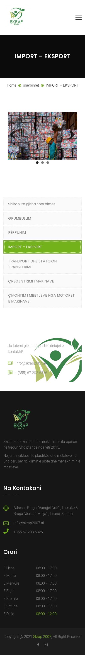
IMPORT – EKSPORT (25, 246)
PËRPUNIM (17, 232)
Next (70, 135)
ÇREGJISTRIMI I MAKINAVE (31, 281)
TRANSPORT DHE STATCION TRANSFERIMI (32, 264)
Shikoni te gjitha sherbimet (31, 204)
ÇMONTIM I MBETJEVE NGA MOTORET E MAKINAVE (41, 298)
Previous (14, 135)
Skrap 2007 (42, 636)
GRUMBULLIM (19, 218)
